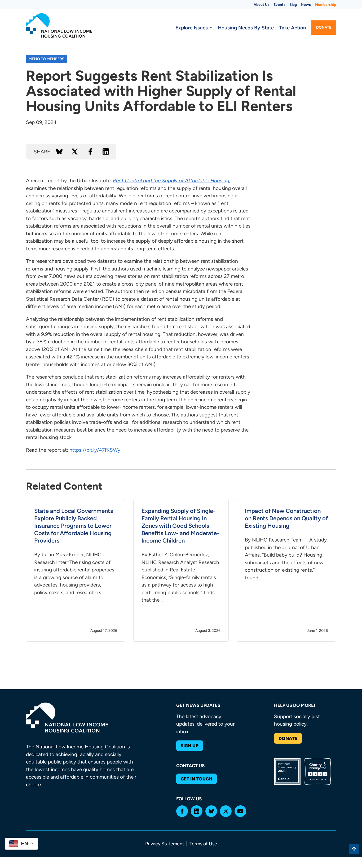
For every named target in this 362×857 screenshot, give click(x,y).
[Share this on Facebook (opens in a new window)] (90, 151)
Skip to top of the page (354, 849)
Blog (293, 4)
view (75, 570)
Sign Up (189, 745)
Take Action (292, 28)
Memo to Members (46, 59)
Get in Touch (196, 778)
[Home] (59, 25)
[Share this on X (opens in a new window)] (75, 151)
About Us (262, 4)
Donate (323, 27)
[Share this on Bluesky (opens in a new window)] (59, 151)
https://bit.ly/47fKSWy (94, 450)
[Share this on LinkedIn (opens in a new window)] (106, 151)
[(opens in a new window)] (182, 811)
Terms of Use (203, 843)
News (306, 4)
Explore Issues (191, 28)
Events (279, 4)
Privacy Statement (164, 843)
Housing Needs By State (246, 28)
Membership (325, 4)
